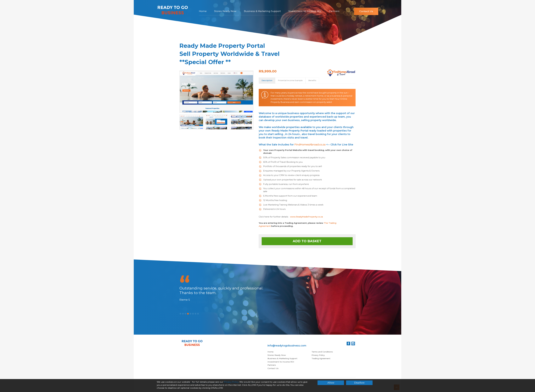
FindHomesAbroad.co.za (310, 144)
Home (203, 11)
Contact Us (366, 11)
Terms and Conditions (322, 352)
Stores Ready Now (225, 11)
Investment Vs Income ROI (304, 11)
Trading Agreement (321, 358)
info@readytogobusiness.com (287, 345)
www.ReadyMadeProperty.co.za (306, 217)
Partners (334, 11)
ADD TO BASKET (307, 241)
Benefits (312, 80)
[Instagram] (353, 343)
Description (267, 80)
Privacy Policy (318, 355)
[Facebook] (348, 343)
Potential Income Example (290, 80)
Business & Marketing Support (262, 11)
